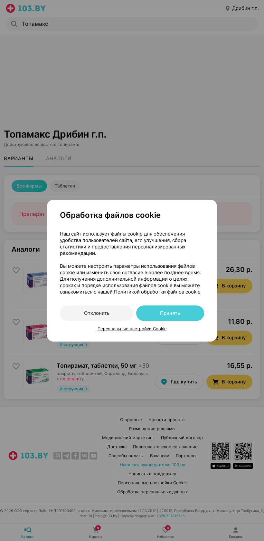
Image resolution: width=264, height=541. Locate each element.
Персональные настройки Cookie (132, 328)
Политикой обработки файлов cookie (157, 292)
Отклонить (96, 313)
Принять (170, 313)
